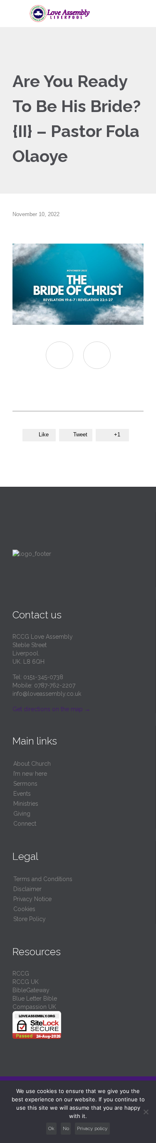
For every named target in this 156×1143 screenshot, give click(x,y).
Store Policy (29, 919)
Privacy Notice (32, 899)
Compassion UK (34, 1007)
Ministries (25, 803)
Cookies (24, 909)
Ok (51, 1128)
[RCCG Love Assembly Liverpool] (83, 13)
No (66, 1128)
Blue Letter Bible (34, 998)
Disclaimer (27, 889)
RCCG (20, 973)
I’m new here (30, 773)
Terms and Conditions (42, 879)
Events (22, 793)
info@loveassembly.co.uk (46, 693)
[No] (145, 1112)
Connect (24, 823)
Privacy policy (92, 1128)
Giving (21, 813)
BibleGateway (31, 990)
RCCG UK (25, 982)
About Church (32, 763)
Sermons (25, 783)
